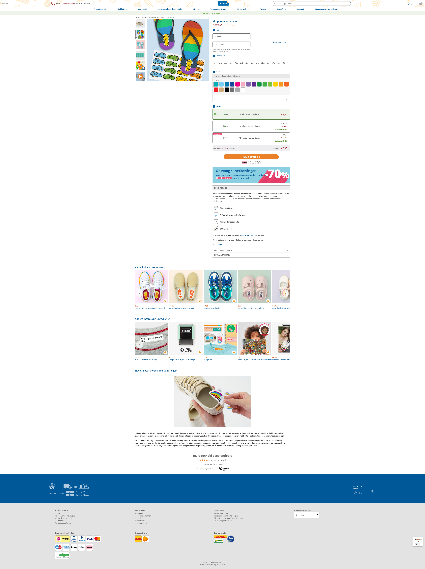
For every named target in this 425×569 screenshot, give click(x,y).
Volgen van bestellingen (65, 516)
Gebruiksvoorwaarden (207, 565)
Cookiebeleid (220, 565)
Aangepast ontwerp (63, 523)
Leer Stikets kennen (142, 516)
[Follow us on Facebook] (368, 491)
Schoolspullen (140, 523)
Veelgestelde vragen (63, 518)
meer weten (86, 3)
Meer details (217, 244)
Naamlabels (145, 17)
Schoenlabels (154, 17)
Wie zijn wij (139, 513)
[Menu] (421, 538)
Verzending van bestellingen (226, 516)
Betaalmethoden (221, 513)
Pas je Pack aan (247, 235)
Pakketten (138, 518)
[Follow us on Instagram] (372, 491)
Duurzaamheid (61, 520)
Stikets (137, 17)
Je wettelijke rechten (223, 520)
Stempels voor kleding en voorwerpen (230, 518)
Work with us (139, 520)
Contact (58, 513)
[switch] (417, 544)
